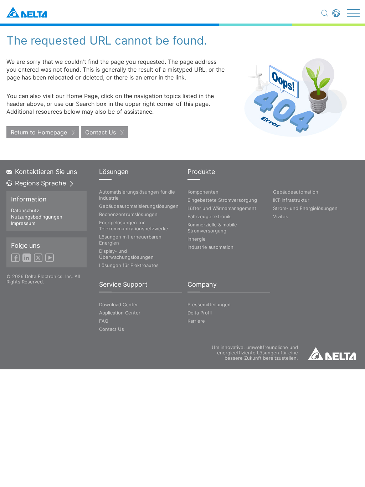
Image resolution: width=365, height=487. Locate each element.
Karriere (196, 321)
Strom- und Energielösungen (305, 208)
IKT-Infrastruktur (291, 200)
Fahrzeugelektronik (209, 216)
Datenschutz (25, 210)
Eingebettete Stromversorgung (222, 200)
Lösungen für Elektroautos (129, 265)
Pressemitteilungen (209, 304)
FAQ (103, 321)
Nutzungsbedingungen (36, 217)
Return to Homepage (39, 132)
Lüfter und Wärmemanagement (221, 208)
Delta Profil (199, 313)
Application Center (119, 313)
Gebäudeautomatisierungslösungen (139, 206)
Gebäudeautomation (295, 192)
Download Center (118, 304)
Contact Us (100, 132)
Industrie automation (210, 247)
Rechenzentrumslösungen (128, 214)
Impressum (23, 223)
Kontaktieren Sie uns (46, 171)
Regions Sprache (40, 183)
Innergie (196, 239)
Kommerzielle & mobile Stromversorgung (212, 228)
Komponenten (203, 192)
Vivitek (280, 216)
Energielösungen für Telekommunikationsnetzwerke (133, 225)
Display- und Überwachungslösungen (126, 254)
